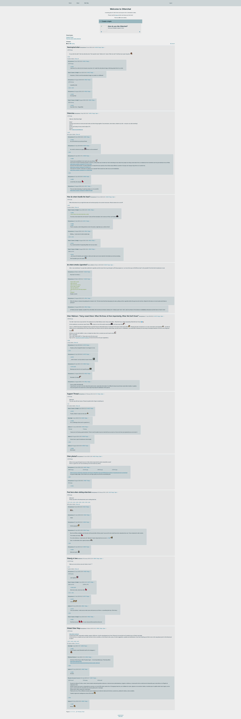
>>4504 (72, 549)
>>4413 (72, 411)
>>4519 (69, 87)
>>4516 (72, 236)
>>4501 (72, 592)
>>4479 (69, 350)
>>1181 (73, 502)
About (78, 3)
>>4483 (71, 641)
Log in (170, 3)
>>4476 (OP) (73, 366)
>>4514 (72, 243)
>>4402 (68, 132)
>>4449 (72, 139)
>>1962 (76, 502)
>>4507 (69, 477)
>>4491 (72, 672)
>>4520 (72, 87)
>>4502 (69, 613)
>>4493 (69, 665)
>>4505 (69, 543)
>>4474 (69, 592)
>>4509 (69, 442)
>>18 (68, 403)
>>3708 (85, 502)
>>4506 (68, 340)
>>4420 (68, 56)
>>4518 (72, 94)
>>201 (71, 502)
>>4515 (69, 236)
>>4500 (69, 697)
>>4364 (88, 502)
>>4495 (69, 152)
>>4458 (72, 212)
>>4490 (72, 158)
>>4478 (72, 357)
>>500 (108, 538)
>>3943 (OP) (73, 587)
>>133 (68, 502)
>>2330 (82, 502)
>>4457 (68, 205)
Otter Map (86, 3)
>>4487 (77, 641)
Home (70, 3)
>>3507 (68, 641)
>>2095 (79, 502)
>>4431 (72, 485)
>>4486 (74, 641)
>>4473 (68, 567)
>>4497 (72, 704)
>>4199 (72, 420)
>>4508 (72, 448)
